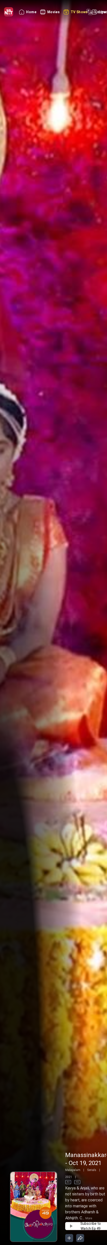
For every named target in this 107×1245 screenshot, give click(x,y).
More (88, 1218)
